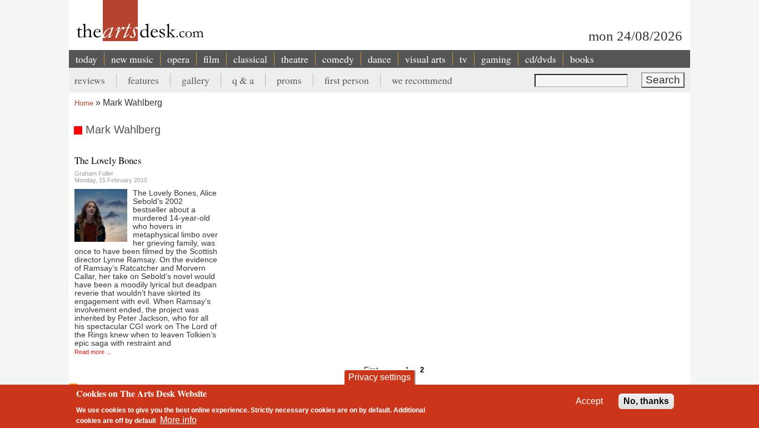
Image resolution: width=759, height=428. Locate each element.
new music (132, 59)
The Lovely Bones (108, 160)
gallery (195, 80)
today (86, 59)
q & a (243, 80)
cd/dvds (540, 59)
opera (178, 59)
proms (289, 80)
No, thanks (646, 401)
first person (346, 80)
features (143, 80)
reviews (89, 80)
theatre (294, 59)
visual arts (425, 59)
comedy (338, 59)
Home (83, 103)
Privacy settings (379, 377)
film (211, 59)
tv (463, 59)
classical (250, 59)
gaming (496, 59)
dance (379, 59)
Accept (589, 401)
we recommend (422, 80)
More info (178, 420)
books (582, 59)
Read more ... (92, 352)
